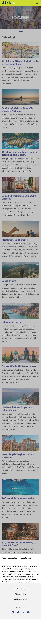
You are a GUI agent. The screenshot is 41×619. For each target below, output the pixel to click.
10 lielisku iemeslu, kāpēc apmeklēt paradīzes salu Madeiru (20, 153)
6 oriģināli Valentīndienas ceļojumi (19, 366)
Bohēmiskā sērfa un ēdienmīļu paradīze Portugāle (17, 109)
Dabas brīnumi (9, 281)
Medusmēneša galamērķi (15, 240)
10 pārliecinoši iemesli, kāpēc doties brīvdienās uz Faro (20, 62)
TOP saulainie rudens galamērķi (18, 498)
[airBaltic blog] (9, 3)
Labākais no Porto (11, 322)
